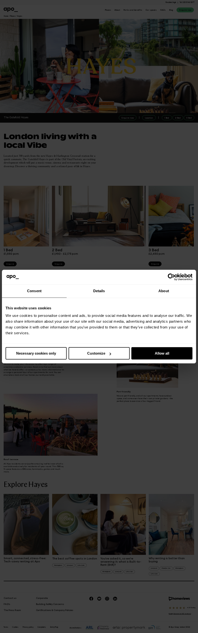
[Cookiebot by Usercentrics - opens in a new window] (171, 277)
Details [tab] (99, 291)
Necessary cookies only (36, 353)
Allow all (162, 353)
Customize (96, 353)
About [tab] (163, 291)
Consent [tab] (34, 291)
